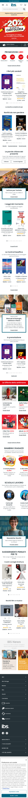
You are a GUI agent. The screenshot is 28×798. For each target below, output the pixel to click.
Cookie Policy (6, 788)
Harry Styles (21, 621)
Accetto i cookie (14, 795)
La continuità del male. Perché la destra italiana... (7, 583)
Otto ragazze (21, 362)
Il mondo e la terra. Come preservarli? (7, 229)
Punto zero (21, 582)
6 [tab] (16, 633)
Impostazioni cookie (14, 791)
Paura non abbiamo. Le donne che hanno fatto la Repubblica (21, 229)
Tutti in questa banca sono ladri (7, 134)
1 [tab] (8, 633)
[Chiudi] (26, 760)
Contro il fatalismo (21, 133)
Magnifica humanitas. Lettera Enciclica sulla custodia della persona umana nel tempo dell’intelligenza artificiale (21, 92)
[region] (14, 778)
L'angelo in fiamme (21, 276)
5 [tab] (14, 633)
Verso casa (7, 276)
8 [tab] (19, 633)
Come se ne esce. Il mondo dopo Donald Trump (7, 92)
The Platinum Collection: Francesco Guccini (7, 621)
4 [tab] (13, 633)
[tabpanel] (14, 29)
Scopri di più (6, 410)
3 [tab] (11, 633)
